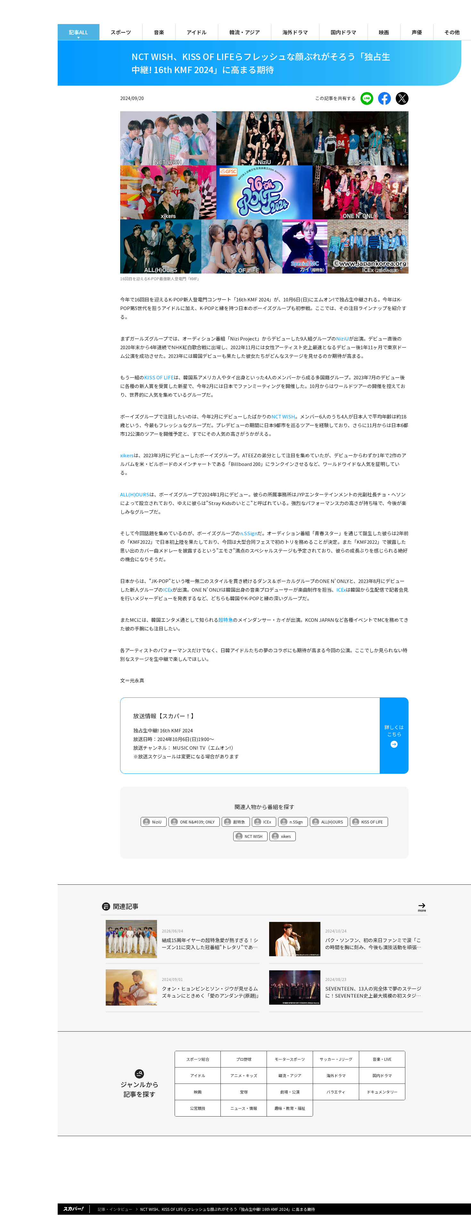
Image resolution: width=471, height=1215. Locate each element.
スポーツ (121, 32)
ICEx (167, 589)
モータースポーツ (290, 1059)
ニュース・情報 (243, 1108)
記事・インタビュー (115, 1209)
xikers (127, 455)
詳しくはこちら (394, 731)
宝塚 (244, 1091)
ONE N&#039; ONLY (197, 821)
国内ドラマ (343, 32)
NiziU (342, 338)
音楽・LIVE (382, 1059)
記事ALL (78, 32)
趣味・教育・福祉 (290, 1108)
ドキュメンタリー (382, 1091)
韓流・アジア (244, 32)
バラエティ (335, 1091)
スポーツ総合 (197, 1059)
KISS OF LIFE (159, 377)
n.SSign (248, 533)
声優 (417, 32)
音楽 (159, 32)
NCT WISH (283, 416)
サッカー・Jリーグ (336, 1059)
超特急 (226, 619)
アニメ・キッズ (243, 1075)
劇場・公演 (290, 1091)
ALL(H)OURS (134, 494)
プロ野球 (244, 1059)
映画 (384, 32)
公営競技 (197, 1108)
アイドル (196, 32)
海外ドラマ (295, 32)
